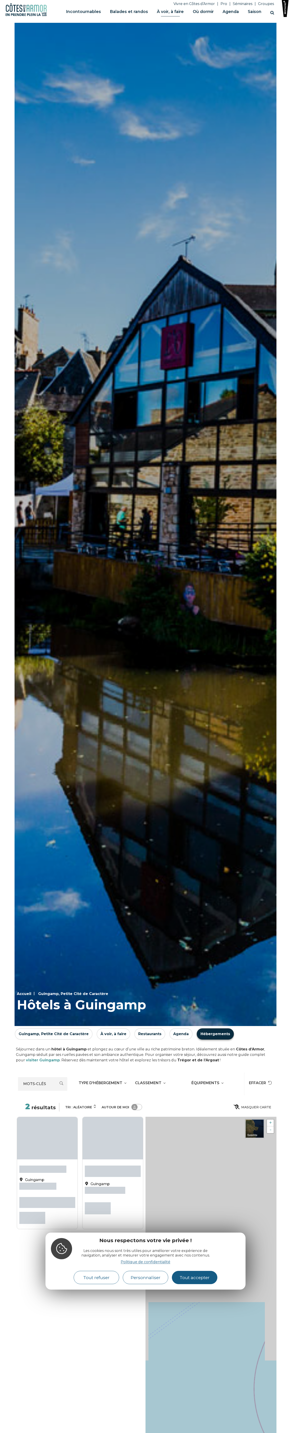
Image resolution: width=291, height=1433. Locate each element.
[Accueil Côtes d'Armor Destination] (26, 15)
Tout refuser (96, 1277)
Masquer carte (256, 1107)
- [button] (270, 1130)
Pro (224, 4)
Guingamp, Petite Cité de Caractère (73, 994)
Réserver (32, 1210)
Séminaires (242, 4)
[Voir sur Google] (52, 1182)
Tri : (78, 1107)
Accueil (24, 994)
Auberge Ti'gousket (42, 1168)
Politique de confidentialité (145, 1262)
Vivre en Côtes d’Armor (194, 4)
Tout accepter (195, 1277)
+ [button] (270, 1123)
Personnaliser (146, 1277)
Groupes (266, 4)
